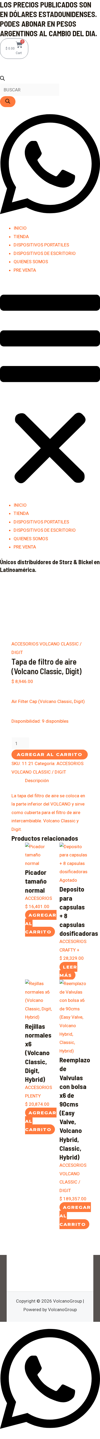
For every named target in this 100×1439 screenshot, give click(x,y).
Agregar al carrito (49, 754)
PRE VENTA (25, 270)
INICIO (20, 228)
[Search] (7, 101)
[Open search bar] (2, 79)
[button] (50, 391)
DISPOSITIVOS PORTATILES (41, 244)
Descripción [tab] (37, 780)
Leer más (68, 971)
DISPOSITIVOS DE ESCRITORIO (45, 253)
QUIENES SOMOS (31, 261)
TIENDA (21, 236)
